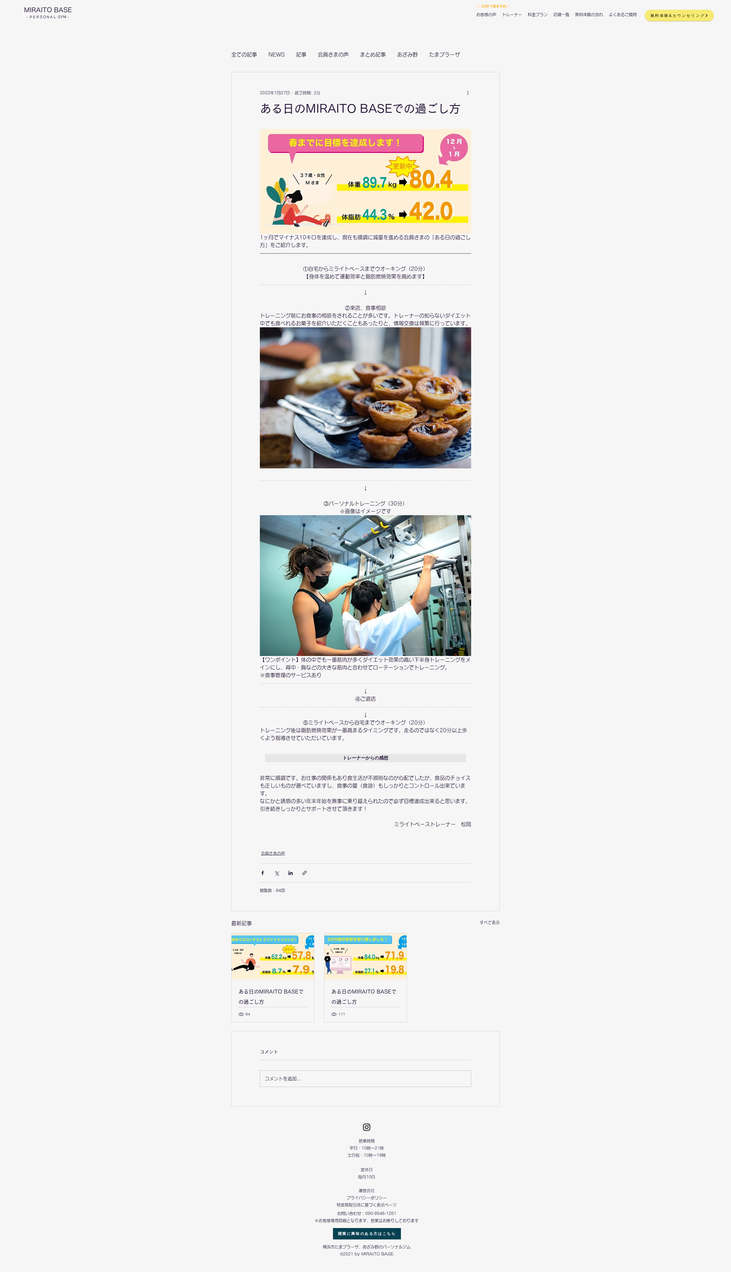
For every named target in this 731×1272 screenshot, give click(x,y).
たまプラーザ (444, 54)
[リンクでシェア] (304, 873)
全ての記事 (244, 54)
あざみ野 (407, 54)
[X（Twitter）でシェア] (276, 873)
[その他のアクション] (467, 92)
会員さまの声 (333, 54)
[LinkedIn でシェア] (290, 873)
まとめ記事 (373, 54)
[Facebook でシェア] (262, 873)
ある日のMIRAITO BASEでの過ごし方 (271, 996)
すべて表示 (490, 922)
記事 (301, 54)
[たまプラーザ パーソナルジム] (366, 1127)
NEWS (276, 54)
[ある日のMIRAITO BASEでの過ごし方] (273, 956)
